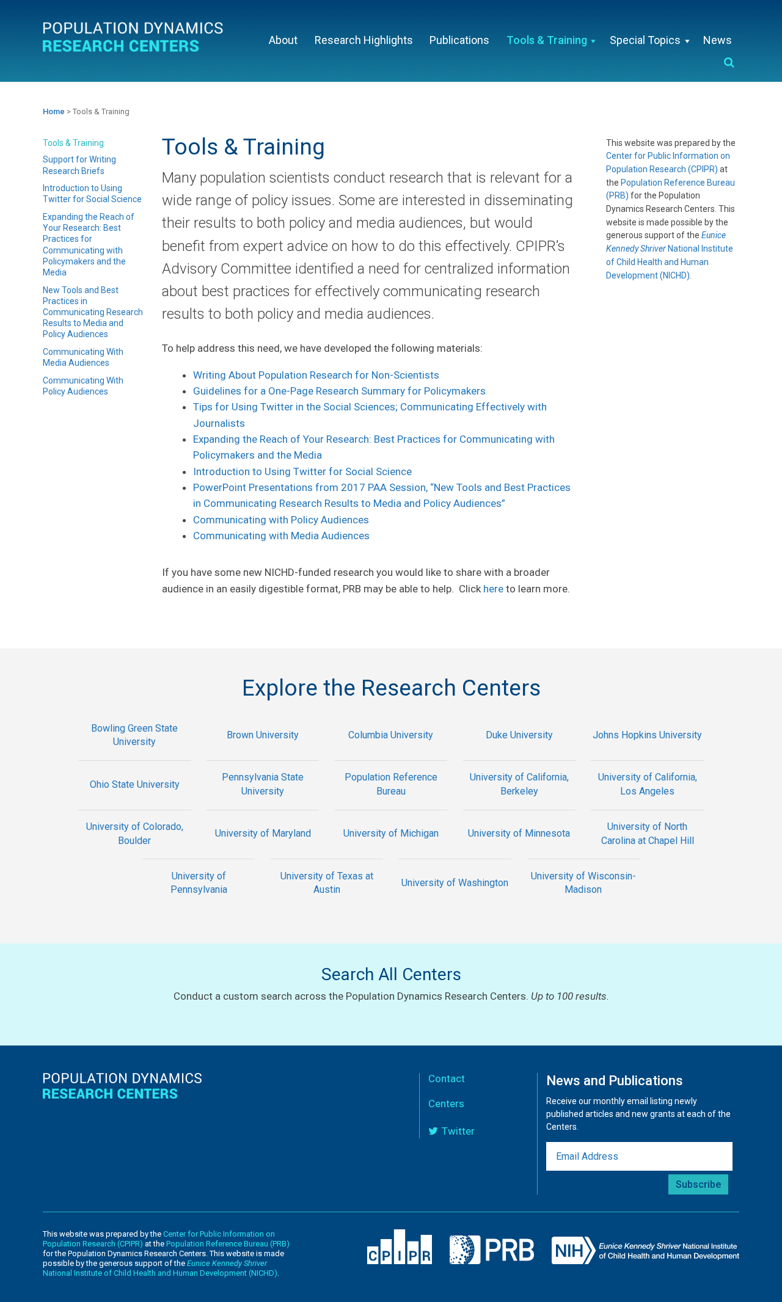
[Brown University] (263, 752)
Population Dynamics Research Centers (134, 39)
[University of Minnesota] (519, 851)
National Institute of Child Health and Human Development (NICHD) (160, 1268)
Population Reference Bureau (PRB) (228, 1243)
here (493, 589)
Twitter (458, 1131)
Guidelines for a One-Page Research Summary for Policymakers (339, 391)
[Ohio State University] (135, 801)
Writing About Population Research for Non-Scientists (316, 375)
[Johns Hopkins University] (648, 752)
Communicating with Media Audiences (281, 535)
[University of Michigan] (391, 851)
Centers (446, 1103)
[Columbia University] (391, 752)
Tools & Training (73, 143)
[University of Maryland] (263, 851)
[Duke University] (519, 752)
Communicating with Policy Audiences (281, 520)
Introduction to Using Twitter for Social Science (302, 471)
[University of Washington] (455, 900)
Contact (446, 1078)
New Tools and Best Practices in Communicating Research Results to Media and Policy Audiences (93, 312)
